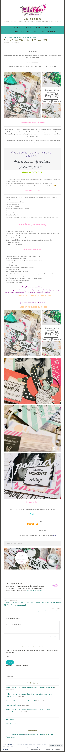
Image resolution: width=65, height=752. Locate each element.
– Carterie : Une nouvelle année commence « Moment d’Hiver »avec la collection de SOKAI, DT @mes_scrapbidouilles (32, 603)
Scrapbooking (16, 32)
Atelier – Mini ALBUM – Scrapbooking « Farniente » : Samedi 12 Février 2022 (30, 687)
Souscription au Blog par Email (32, 647)
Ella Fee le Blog (32, 18)
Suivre (10, 662)
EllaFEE (55, 535)
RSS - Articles (10, 719)
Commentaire (52, 636)
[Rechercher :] (32, 676)
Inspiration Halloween (13, 705)
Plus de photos (10, 737)
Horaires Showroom (48, 32)
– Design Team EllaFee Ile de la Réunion (47, 610)
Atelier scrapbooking (43, 27)
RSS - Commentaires (12, 724)
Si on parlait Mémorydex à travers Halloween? (20, 701)
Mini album (22, 37)
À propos (27, 27)
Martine (16, 42)
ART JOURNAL (32, 32)
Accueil (17, 27)
